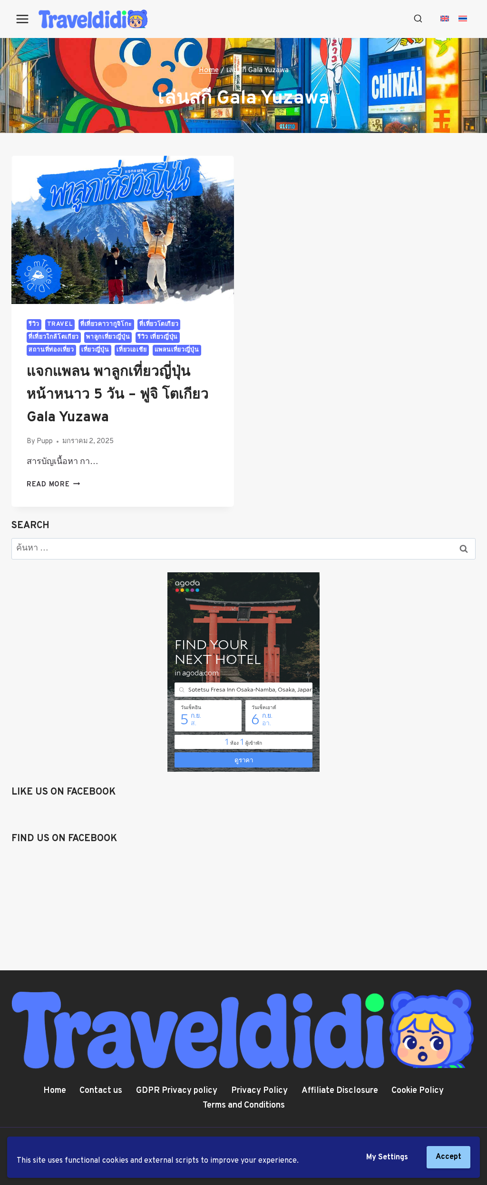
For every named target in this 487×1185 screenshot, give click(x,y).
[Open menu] (22, 18)
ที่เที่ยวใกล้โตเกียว (54, 337)
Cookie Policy (417, 1090)
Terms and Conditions (244, 1105)
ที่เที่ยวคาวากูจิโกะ (106, 324)
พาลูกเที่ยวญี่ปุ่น (108, 337)
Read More (53, 484)
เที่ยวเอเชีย (132, 350)
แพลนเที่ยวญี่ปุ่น (177, 350)
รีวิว (34, 324)
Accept (448, 1157)
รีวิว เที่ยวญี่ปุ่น (157, 337)
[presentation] (122, 230)
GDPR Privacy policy (176, 1090)
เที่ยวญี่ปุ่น (95, 350)
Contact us (100, 1090)
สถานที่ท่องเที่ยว (51, 350)
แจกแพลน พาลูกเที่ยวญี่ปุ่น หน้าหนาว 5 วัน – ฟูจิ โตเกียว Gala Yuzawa (118, 395)
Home (54, 1090)
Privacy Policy (259, 1090)
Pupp (45, 441)
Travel (60, 324)
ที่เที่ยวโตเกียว (158, 324)
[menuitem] (445, 19)
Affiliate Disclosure (340, 1090)
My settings (387, 1157)
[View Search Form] (418, 19)
